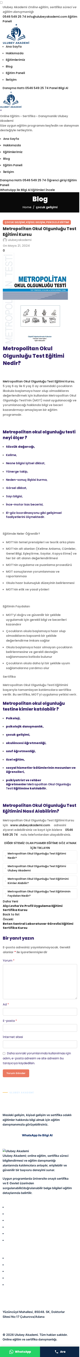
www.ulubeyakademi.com (30, 825)
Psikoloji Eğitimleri (19, 1258)
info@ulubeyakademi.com (47, 17)
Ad (6, 1004)
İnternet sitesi (13, 1037)
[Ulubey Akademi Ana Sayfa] (16, 34)
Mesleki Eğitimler (18, 1278)
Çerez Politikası (37, 1325)
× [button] (1, 110)
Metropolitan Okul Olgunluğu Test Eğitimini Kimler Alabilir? (38, 881)
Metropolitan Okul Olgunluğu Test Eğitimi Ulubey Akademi (37, 868)
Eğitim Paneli (15, 1284)
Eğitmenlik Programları (22, 1264)
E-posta (10, 1021)
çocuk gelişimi (46, 207)
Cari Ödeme (24, 1330)
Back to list (11, 914)
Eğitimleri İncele (43, 190)
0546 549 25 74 (14, 17)
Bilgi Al (63, 88)
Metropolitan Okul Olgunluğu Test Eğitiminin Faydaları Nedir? (39, 894)
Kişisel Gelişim (16, 1271)
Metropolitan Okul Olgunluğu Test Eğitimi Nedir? (37, 856)
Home (27, 207)
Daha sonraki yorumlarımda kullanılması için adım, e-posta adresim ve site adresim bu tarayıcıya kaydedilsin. (37, 1058)
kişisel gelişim (35, 222)
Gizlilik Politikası (14, 1325)
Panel (53, 88)
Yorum (9, 960)
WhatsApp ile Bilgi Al (15, 190)
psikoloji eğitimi (57, 222)
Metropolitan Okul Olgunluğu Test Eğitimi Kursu (38, 381)
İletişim (38, 1330)
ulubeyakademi (19, 240)
